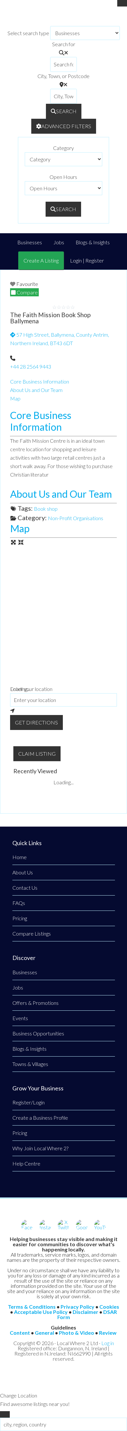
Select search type (28, 33)
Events (20, 1018)
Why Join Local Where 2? (40, 1148)
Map (20, 528)
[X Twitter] (63, 1225)
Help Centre (26, 1163)
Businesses (24, 972)
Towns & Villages (30, 1064)
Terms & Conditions (32, 1306)
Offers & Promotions (35, 1003)
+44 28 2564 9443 (30, 366)
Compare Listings (31, 933)
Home (19, 857)
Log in (107, 1343)
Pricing (19, 918)
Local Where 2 (64, 16)
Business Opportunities (38, 1033)
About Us (22, 872)
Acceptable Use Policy (41, 1312)
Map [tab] (15, 398)
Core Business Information (40, 421)
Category (63, 148)
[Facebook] (27, 1225)
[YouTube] (100, 1225)
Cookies (109, 1306)
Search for (63, 44)
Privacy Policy (77, 1306)
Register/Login (28, 1102)
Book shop (46, 509)
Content (20, 1333)
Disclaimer (85, 1312)
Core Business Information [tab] (39, 381)
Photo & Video (76, 1333)
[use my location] (63, 711)
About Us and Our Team (61, 494)
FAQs (18, 903)
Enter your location (31, 689)
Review (108, 1333)
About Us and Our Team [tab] (36, 390)
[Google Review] (82, 1225)
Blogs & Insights (29, 1049)
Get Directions (36, 722)
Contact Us (24, 887)
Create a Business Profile (40, 1117)
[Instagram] (45, 1225)
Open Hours (63, 177)
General (44, 1333)
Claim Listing (37, 753)
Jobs (17, 987)
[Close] (122, 3)
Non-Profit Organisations (75, 518)
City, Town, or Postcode (63, 76)
